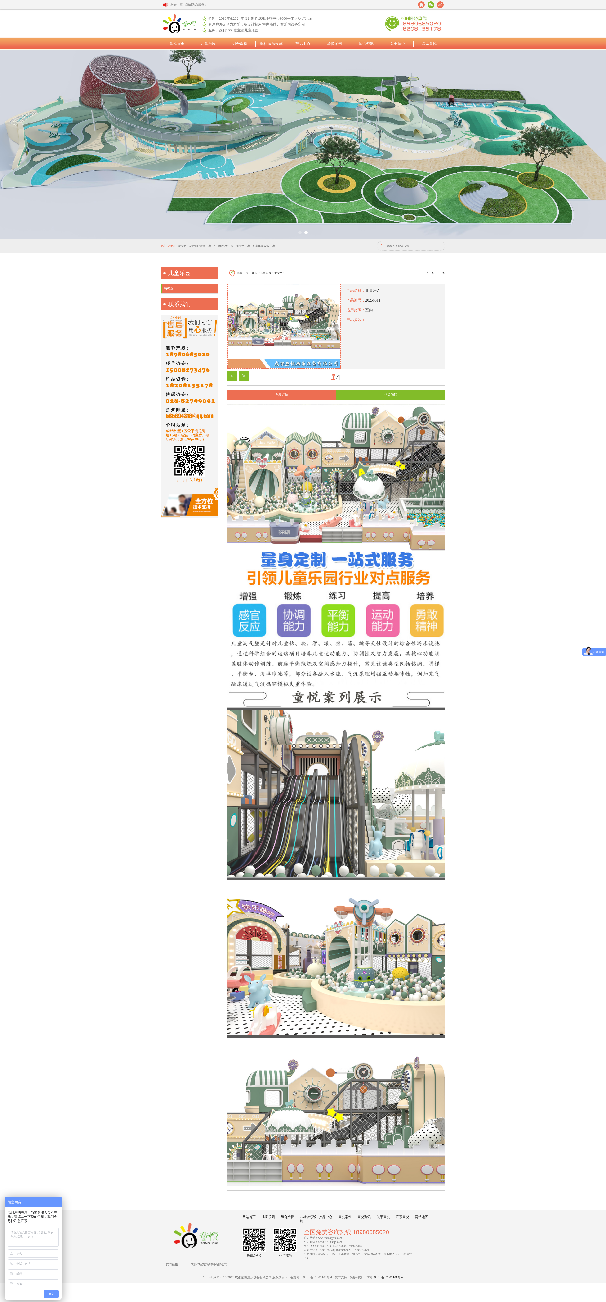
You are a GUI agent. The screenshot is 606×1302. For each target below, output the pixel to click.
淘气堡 (278, 273)
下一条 (441, 273)
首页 (255, 273)
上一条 (430, 273)
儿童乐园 (265, 273)
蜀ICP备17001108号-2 (388, 1277)
